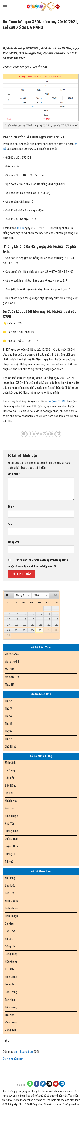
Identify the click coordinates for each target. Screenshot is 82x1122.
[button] (5, 6)
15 (49, 619)
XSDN (20, 228)
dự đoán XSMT (57, 401)
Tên (11, 506)
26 (24, 630)
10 (8, 619)
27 (32, 630)
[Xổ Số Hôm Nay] (43, 6)
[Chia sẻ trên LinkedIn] (58, 434)
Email (12, 524)
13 (32, 619)
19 (24, 624)
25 (16, 630)
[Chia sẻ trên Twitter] (37, 434)
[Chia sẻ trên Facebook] (30, 434)
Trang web (13, 542)
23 (56, 624)
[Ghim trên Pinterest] (51, 434)
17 (8, 624)
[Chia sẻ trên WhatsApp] (24, 434)
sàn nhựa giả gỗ (23, 1052)
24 (8, 630)
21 (40, 624)
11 (16, 619)
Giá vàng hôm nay (13, 1058)
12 (24, 619)
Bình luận (14, 473)
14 (40, 619)
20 (32, 624)
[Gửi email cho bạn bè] (44, 434)
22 (49, 624)
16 (56, 619)
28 (40, 630)
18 (16, 624)
